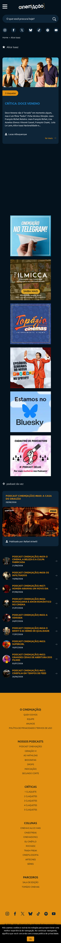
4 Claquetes (30, 805)
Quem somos (30, 714)
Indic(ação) (31, 768)
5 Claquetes (30, 809)
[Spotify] (47, 30)
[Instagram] (4, 30)
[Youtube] (56, 30)
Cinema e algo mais (30, 827)
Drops (30, 764)
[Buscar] (54, 19)
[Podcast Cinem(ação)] (30, 367)
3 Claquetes (30, 800)
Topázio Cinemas (30, 886)
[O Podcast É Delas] (30, 455)
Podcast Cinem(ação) (30, 746)
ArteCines (30, 859)
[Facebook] (13, 30)
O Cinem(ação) (30, 709)
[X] (22, 30)
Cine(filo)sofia (30, 854)
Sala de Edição (30, 882)
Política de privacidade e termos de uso (30, 727)
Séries (30, 863)
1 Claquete (30, 791)
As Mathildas (31, 755)
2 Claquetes (30, 796)
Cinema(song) (30, 836)
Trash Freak (30, 850)
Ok (30, 939)
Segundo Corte (30, 773)
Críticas (31, 787)
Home (5, 37)
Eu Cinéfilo (30, 841)
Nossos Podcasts (30, 741)
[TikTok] (39, 30)
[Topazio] (30, 323)
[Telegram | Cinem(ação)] (30, 235)
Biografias (30, 759)
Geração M (30, 750)
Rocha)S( (30, 845)
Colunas (30, 823)
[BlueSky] (30, 30)
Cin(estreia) (30, 832)
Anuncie (30, 723)
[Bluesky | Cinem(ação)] (30, 411)
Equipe (30, 718)
